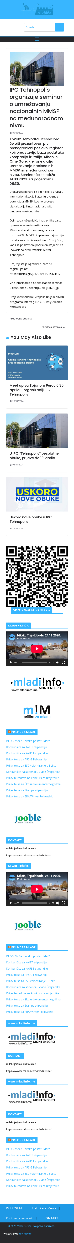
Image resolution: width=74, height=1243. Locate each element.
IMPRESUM (14, 1208)
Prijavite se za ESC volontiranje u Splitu (31, 765)
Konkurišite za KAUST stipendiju (27, 753)
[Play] (10, 662)
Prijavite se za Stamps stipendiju (27, 790)
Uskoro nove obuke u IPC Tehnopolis (31, 519)
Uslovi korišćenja (44, 1208)
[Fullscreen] (63, 662)
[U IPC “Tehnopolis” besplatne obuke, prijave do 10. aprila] (37, 431)
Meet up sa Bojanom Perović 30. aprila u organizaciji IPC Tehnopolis (37, 390)
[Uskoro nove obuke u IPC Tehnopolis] (37, 494)
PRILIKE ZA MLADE (23, 732)
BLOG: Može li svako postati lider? (28, 741)
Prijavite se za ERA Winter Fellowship (29, 796)
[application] (37, 648)
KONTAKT (51, 1218)
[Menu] (37, 39)
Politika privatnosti (19, 1218)
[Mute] (58, 662)
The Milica (25, 1233)
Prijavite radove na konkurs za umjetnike (32, 778)
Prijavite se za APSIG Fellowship (26, 759)
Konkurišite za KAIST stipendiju (26, 747)
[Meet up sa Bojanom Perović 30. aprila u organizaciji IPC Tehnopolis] (37, 363)
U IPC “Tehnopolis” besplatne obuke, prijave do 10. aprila (34, 455)
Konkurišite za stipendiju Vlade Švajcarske (33, 772)
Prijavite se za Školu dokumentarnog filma (33, 784)
